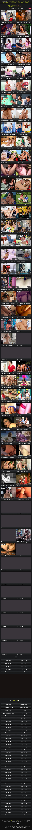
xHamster (19, 277)
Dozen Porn (23, 704)
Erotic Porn (5, 2)
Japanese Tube (8, 707)
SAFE (16, 6)
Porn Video (8, 660)
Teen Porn (8, 704)
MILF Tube (8, 710)
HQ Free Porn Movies (8, 713)
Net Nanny (16, 827)
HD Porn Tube (24, 707)
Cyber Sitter (24, 827)
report (13, 20)
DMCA (20, 821)
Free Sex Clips (25, 1)
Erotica (18, 1)
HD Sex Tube (11, 1)
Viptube (3, 488)
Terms (5, 821)
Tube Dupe (3, 10)
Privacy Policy (13, 821)
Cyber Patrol (8, 827)
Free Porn (13, 2)
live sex (27, 2)
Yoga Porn (20, 2)
